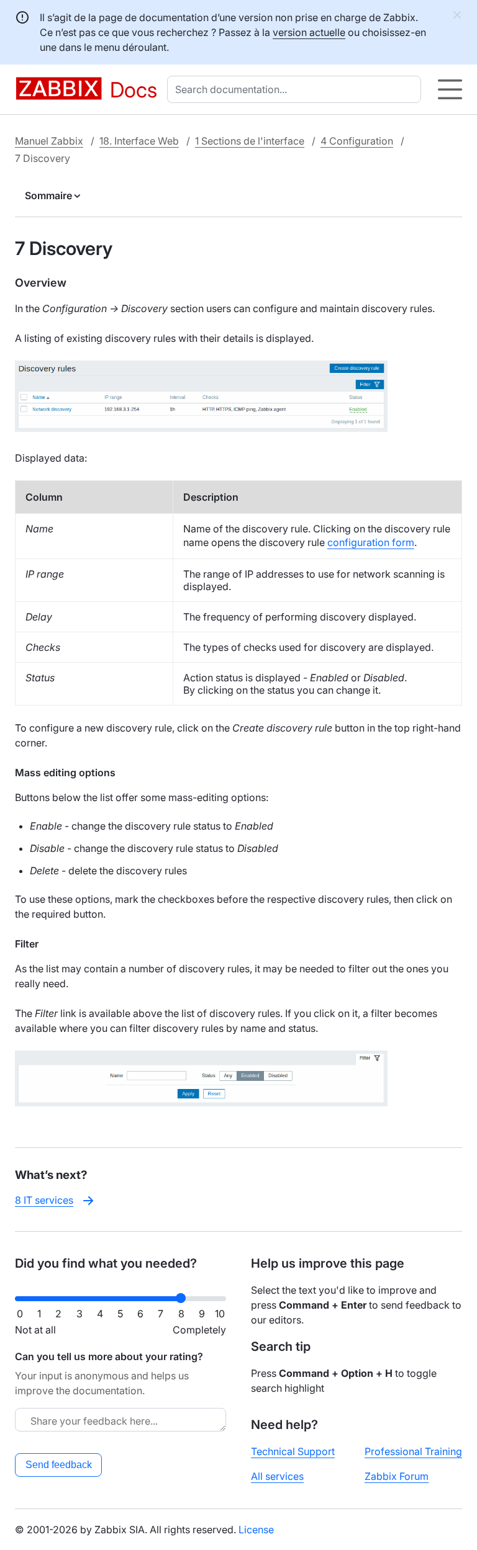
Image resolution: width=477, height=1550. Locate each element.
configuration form (370, 542)
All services (277, 1476)
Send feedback (58, 1464)
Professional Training (413, 1451)
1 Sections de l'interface (249, 141)
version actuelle (309, 32)
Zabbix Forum (397, 1476)
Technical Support (293, 1451)
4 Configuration (356, 141)
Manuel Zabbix (49, 141)
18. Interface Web (139, 141)
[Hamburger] (450, 89)
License (256, 1529)
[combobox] (296, 89)
